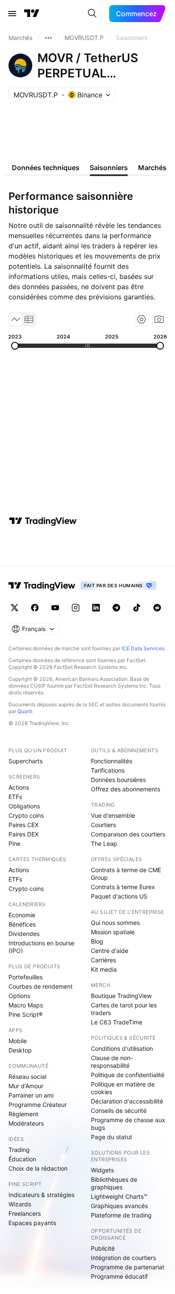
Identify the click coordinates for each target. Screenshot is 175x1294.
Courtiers (103, 824)
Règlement (23, 1114)
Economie (21, 915)
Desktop (20, 1050)
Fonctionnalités (111, 761)
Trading (19, 1149)
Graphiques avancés (119, 1205)
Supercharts (25, 761)
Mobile (17, 1040)
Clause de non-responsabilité (112, 1061)
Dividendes (24, 933)
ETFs (15, 796)
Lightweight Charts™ (119, 1196)
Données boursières (118, 779)
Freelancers (24, 1213)
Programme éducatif (119, 1276)
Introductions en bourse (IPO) (41, 946)
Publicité (103, 1248)
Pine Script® (25, 1014)
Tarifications (107, 770)
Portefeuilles (25, 977)
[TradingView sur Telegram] (116, 608)
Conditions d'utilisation (122, 1048)
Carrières (103, 960)
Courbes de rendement (40, 986)
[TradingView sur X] (14, 608)
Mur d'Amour (25, 1085)
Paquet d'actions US (119, 896)
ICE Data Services (142, 648)
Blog (97, 941)
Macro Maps (25, 1005)
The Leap (104, 843)
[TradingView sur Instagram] (76, 608)
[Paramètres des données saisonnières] (141, 319)
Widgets (102, 1170)
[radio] (16, 319)
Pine (14, 843)
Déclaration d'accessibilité (127, 1101)
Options (19, 995)
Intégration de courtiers (123, 1257)
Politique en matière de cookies (123, 1088)
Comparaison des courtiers (128, 834)
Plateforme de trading (121, 1215)
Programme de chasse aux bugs (128, 1123)
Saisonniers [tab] (109, 167)
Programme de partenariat (127, 1267)
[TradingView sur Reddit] (157, 608)
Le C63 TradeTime (116, 1022)
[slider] (15, 346)
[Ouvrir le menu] (12, 13)
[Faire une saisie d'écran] (159, 319)
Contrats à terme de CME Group (126, 873)
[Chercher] (92, 13)
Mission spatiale (113, 932)
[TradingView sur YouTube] (55, 608)
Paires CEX (23, 824)
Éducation (22, 1159)
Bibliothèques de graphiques (114, 1183)
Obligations (24, 806)
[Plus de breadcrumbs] (48, 38)
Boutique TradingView (121, 995)
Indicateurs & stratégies (41, 1194)
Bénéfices (22, 924)
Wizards (19, 1204)
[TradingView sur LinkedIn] (96, 608)
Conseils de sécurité (119, 1110)
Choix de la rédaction (38, 1168)
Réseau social (27, 1076)
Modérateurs (26, 1123)
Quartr (24, 711)
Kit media (104, 969)
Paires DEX (23, 834)
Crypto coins (26, 815)
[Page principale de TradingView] (32, 14)
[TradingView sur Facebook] (35, 608)
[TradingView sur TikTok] (137, 608)
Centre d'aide (109, 950)
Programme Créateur (37, 1104)
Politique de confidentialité (127, 1074)
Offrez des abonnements (125, 789)
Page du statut (111, 1136)
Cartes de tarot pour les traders (124, 1008)
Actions (18, 787)
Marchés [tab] (152, 167)
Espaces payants (32, 1222)
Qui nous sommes (115, 922)
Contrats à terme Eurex (123, 886)
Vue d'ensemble (113, 815)
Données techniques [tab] (45, 167)
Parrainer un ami (31, 1095)
